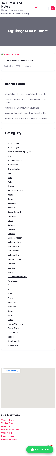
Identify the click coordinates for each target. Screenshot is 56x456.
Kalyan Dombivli (14, 212)
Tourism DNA (7, 423)
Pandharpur (13, 281)
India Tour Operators (10, 430)
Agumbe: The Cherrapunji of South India (22, 108)
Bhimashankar (14, 169)
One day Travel (7, 420)
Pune (10, 285)
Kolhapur (11, 225)
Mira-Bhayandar (14, 259)
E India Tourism (7, 436)
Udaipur (11, 337)
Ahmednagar (13, 143)
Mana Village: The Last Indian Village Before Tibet (26, 94)
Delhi (10, 178)
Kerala (10, 221)
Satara (10, 311)
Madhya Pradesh (15, 238)
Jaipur (10, 195)
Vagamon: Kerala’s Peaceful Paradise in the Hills (25, 113)
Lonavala (11, 229)
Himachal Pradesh (15, 190)
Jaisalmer (12, 203)
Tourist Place (13, 328)
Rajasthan (12, 302)
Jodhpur (11, 208)
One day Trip (6, 426)
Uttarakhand (13, 345)
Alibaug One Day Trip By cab (20, 152)
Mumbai (11, 264)
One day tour (6, 433)
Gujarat (11, 186)
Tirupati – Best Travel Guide (19, 60)
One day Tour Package (17, 277)
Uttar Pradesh (14, 341)
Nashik (10, 272)
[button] (39, 449)
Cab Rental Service (9, 439)
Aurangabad (13, 165)
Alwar (10, 156)
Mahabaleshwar (14, 242)
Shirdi (10, 320)
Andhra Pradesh (15, 160)
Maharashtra (13, 246)
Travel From (13, 332)
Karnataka (12, 216)
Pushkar (11, 298)
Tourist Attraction (15, 324)
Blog (9, 173)
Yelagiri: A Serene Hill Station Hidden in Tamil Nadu (26, 118)
